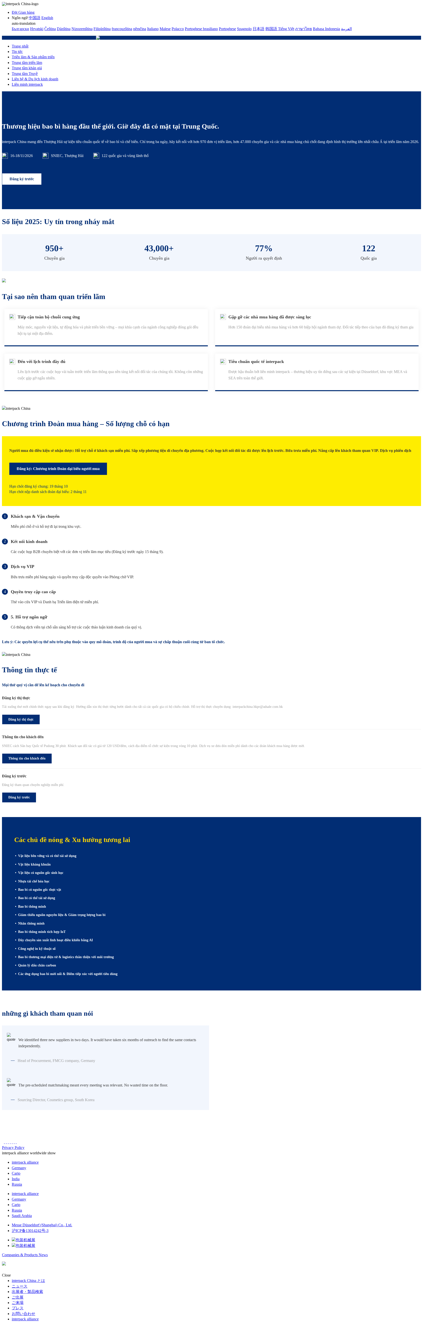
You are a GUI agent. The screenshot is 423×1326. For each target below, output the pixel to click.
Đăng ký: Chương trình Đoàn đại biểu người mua (58, 469)
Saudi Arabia (22, 1216)
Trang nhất (20, 46)
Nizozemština (82, 29)
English (47, 18)
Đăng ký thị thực (21, 719)
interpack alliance (25, 1162)
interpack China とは (28, 1280)
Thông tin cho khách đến (27, 758)
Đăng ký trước (22, 179)
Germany (19, 1168)
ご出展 (18, 1297)
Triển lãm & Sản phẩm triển (33, 57)
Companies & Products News (25, 1255)
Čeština (50, 29)
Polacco (178, 29)
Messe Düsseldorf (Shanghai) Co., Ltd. (42, 1225)
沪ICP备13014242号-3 (30, 1231)
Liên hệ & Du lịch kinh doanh (35, 79)
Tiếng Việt (286, 29)
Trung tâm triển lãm (27, 62)
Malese (165, 29)
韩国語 (271, 29)
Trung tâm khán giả (27, 68)
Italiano (153, 29)
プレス (18, 1308)
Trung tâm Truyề (25, 74)
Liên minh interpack (27, 84)
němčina (139, 29)
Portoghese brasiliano (201, 29)
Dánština (63, 29)
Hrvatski (36, 29)
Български (20, 29)
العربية (346, 29)
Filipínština (102, 29)
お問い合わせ (23, 1314)
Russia (17, 1184)
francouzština (122, 29)
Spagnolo (244, 29)
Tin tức (17, 51)
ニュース (19, 1286)
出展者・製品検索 (27, 1292)
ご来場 (18, 1303)
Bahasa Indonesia (326, 29)
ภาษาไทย (303, 29)
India (16, 1179)
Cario (16, 1173)
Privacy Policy (13, 1147)
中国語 (34, 18)
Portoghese (227, 29)
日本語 (258, 29)
